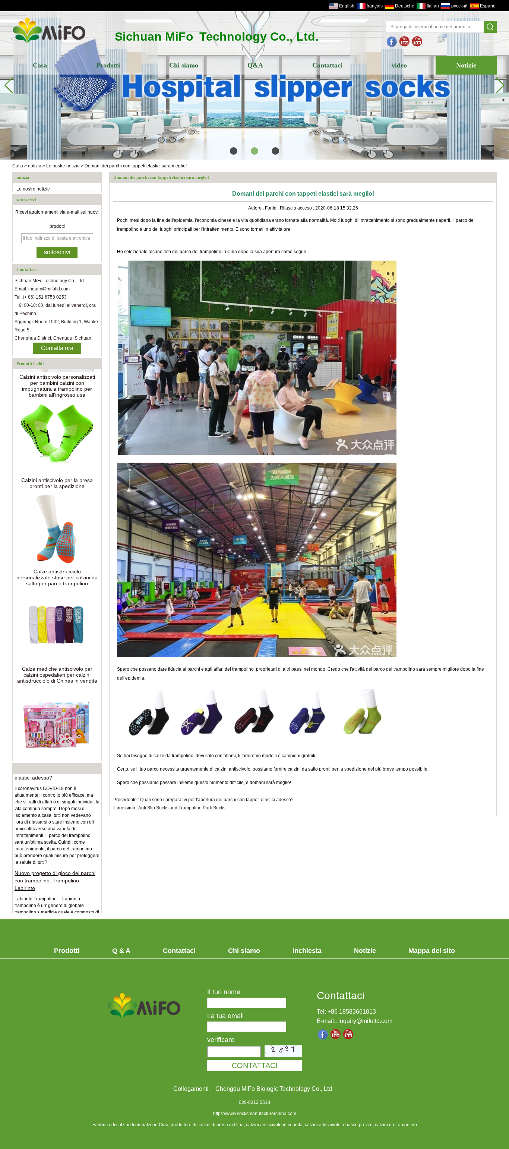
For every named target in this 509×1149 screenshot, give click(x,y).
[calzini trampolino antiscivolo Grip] (405, 42)
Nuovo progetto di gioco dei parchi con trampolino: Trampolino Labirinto (55, 868)
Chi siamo (183, 65)
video (399, 65)
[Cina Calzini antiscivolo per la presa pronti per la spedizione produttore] (57, 425)
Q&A (255, 65)
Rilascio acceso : (297, 208)
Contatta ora (57, 348)
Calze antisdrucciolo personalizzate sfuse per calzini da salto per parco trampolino (57, 565)
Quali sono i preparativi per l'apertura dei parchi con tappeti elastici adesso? (217, 799)
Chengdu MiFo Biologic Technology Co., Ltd (273, 1089)
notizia (34, 166)
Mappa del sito (431, 950)
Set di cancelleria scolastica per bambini (57, 757)
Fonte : (272, 208)
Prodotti (108, 65)
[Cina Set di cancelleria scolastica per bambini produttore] (57, 711)
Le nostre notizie (63, 166)
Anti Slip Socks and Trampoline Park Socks (181, 807)
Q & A (121, 950)
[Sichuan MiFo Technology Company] (392, 42)
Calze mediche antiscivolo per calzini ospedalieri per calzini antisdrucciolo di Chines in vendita (57, 662)
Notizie (466, 65)
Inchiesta (307, 950)
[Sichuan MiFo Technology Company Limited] (49, 43)
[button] (233, 151)
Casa (40, 65)
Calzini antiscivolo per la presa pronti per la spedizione (57, 471)
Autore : (256, 208)
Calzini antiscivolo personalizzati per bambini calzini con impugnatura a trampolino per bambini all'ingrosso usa (57, 373)
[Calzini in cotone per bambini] (254, 85)
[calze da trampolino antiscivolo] (417, 42)
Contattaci (327, 65)
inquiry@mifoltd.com (365, 1021)
